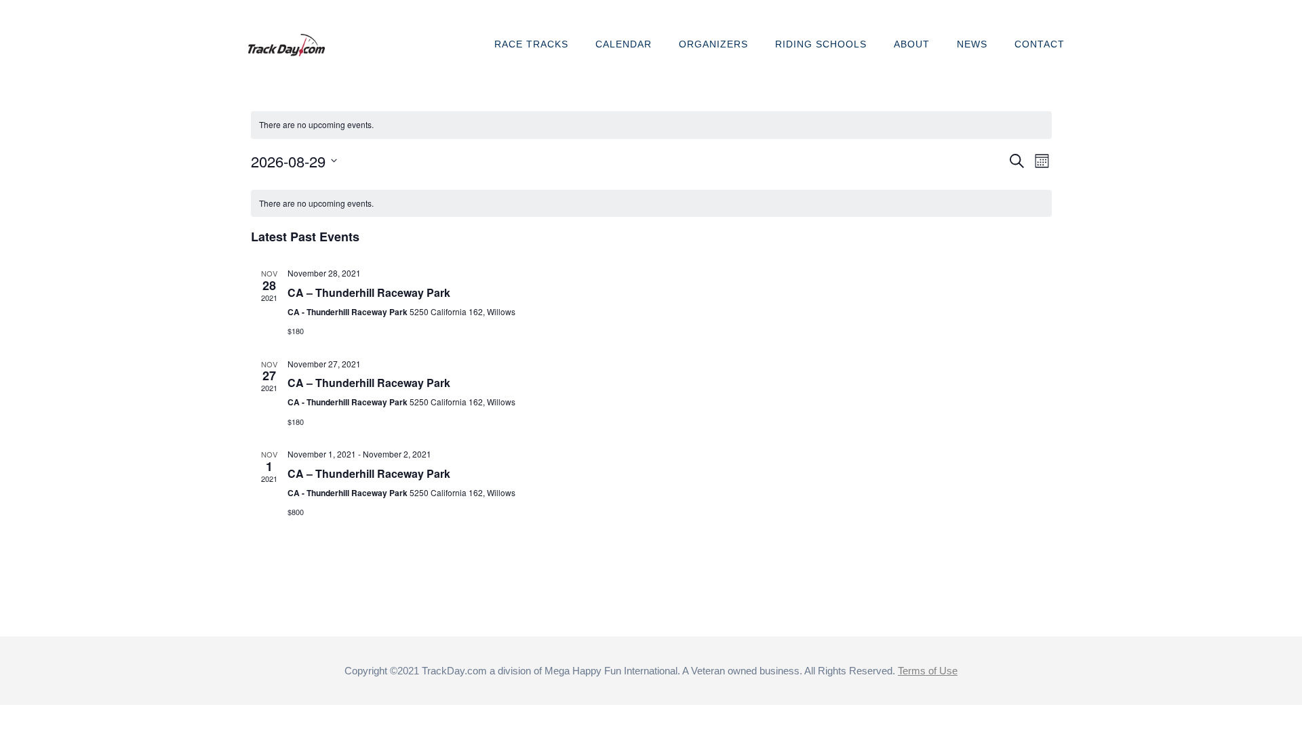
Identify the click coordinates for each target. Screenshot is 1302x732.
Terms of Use (928, 670)
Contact (1039, 44)
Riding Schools (821, 44)
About (912, 44)
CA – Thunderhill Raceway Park (369, 292)
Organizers (713, 44)
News (972, 44)
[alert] (651, 125)
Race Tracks (531, 44)
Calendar (623, 44)
